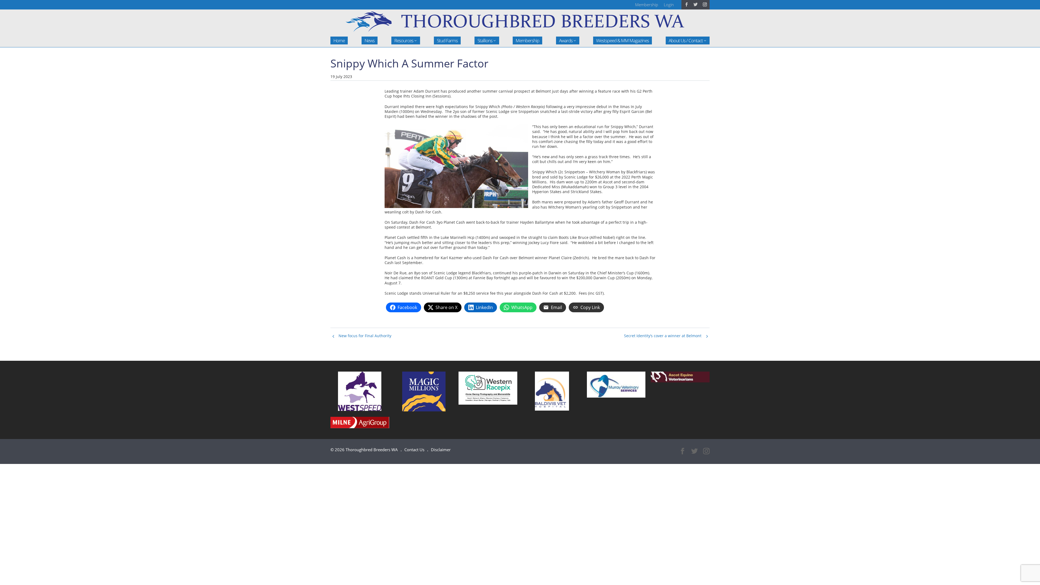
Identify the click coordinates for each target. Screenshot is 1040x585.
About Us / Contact (686, 40)
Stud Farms (447, 40)
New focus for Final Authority (365, 335)
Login (669, 4)
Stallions (484, 40)
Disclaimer (441, 449)
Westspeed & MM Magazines (622, 40)
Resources (403, 40)
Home (339, 40)
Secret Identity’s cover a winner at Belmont (662, 335)
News (370, 40)
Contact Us (414, 449)
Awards (566, 40)
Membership (646, 4)
